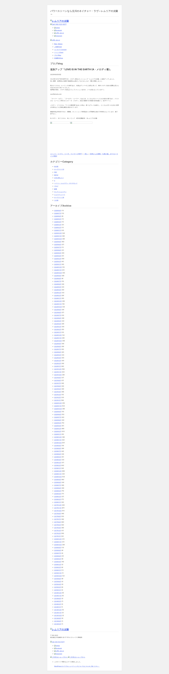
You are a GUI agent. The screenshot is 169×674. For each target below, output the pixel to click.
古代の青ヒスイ (59, 178)
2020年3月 (57, 428)
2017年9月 (57, 513)
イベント (58, 52)
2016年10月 (58, 544)
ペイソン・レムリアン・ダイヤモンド (65, 183)
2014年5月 (57, 601)
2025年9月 (57, 241)
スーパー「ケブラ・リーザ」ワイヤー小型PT (66, 154)
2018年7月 (57, 485)
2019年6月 (57, 454)
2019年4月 (57, 460)
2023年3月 (57, 326)
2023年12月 (58, 301)
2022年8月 (57, 346)
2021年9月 (57, 377)
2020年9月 (57, 411)
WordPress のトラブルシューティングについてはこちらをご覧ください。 (77, 666)
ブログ (57, 55)
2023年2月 (57, 329)
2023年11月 (58, 304)
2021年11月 (57, 372)
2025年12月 (58, 233)
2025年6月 (57, 250)
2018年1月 (57, 502)
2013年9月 (57, 618)
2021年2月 (57, 397)
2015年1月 (57, 590)
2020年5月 (57, 423)
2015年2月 (57, 587)
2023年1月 (57, 332)
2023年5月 (57, 321)
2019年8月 (57, 448)
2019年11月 (58, 440)
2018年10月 (58, 477)
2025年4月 (57, 256)
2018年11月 (58, 474)
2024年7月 (57, 281)
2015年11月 (58, 573)
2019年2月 (57, 465)
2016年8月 (57, 550)
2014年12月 (58, 593)
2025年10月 (58, 239)
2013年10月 (58, 615)
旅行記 (56, 175)
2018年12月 (58, 471)
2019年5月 (57, 457)
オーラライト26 (59, 197)
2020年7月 (57, 417)
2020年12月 (58, 403)
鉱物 (55, 189)
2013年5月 (57, 624)
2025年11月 (58, 236)
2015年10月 (58, 576)
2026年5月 (57, 219)
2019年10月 (58, 443)
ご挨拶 (58, 47)
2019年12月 (58, 437)
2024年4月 (57, 290)
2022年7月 (57, 349)
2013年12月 (58, 610)
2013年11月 (58, 612)
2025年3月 (57, 258)
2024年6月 (57, 284)
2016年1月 (57, 570)
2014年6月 (57, 598)
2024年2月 (57, 295)
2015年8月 (57, 578)
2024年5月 (57, 287)
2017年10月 (58, 511)
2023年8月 (57, 312)
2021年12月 (58, 369)
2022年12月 (58, 335)
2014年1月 (57, 607)
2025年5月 (57, 253)
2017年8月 (57, 516)
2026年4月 (57, 222)
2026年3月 (57, 224)
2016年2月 (57, 567)
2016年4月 (57, 561)
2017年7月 (57, 519)
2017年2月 (57, 533)
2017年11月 (57, 508)
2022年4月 (57, 358)
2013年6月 (57, 621)
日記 (55, 172)
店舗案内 (58, 58)
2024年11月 (58, 270)
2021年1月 (57, 400)
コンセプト (60, 49)
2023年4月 (57, 324)
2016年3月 (57, 564)
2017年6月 (57, 522)
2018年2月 (57, 499)
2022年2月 (57, 363)
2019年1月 (57, 468)
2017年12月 (58, 505)
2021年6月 (57, 386)
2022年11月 (58, 338)
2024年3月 (57, 292)
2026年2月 (57, 227)
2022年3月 (57, 360)
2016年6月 (57, 556)
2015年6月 (57, 581)
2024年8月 (57, 278)
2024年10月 (58, 273)
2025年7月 (57, 247)
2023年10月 (58, 307)
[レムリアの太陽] (59, 21)
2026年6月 (57, 216)
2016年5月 (57, 559)
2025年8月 (57, 244)
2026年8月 (57, 210)
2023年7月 (57, 315)
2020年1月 (57, 434)
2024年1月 (57, 298)
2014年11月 (58, 595)
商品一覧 (58, 44)
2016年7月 (57, 553)
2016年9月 (57, 547)
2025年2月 (57, 261)
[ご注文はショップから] (59, 657)
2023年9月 (57, 309)
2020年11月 (58, 406)
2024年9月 (57, 275)
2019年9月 (57, 445)
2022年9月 (57, 343)
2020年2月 (57, 431)
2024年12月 (58, 267)
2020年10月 (58, 409)
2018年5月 (57, 491)
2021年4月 (57, 392)
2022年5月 (57, 355)
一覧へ (86, 154)
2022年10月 (58, 341)
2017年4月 (57, 527)
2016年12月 (58, 539)
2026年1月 (57, 230)
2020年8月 (57, 414)
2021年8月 (57, 380)
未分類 (56, 166)
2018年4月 (57, 494)
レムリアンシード (59, 194)
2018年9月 (57, 479)
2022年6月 (57, 352)
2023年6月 (57, 318)
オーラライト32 (59, 169)
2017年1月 (57, 536)
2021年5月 (57, 389)
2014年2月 (57, 604)
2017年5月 (57, 525)
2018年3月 (57, 496)
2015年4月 (57, 584)
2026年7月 (57, 213)
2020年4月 (57, 426)
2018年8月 (57, 482)
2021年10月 (58, 375)
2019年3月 (57, 462)
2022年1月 (57, 366)
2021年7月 (57, 383)
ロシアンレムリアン (60, 192)
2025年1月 (57, 264)
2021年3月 (57, 394)
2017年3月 (57, 530)
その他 (56, 200)
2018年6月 (57, 488)
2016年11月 (58, 542)
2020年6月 (57, 420)
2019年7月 (57, 451)
